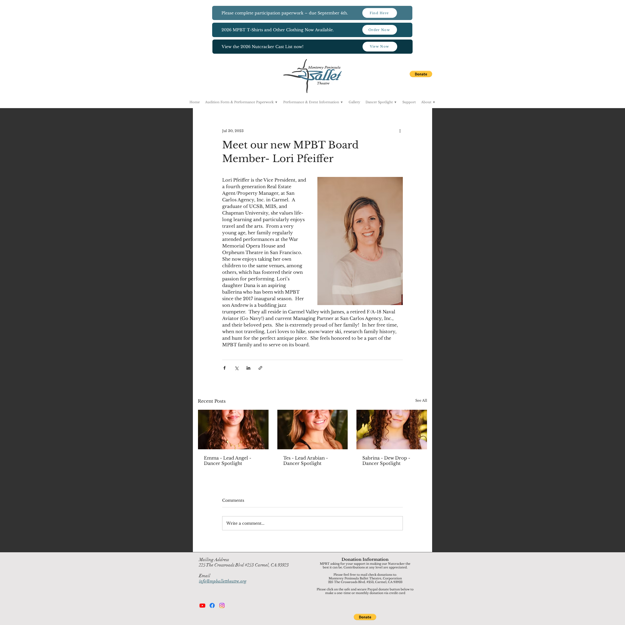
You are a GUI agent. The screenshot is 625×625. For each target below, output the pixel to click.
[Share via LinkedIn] (248, 368)
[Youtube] (202, 605)
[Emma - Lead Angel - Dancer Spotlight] (233, 429)
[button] (421, 74)
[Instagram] (222, 605)
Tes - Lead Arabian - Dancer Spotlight (305, 460)
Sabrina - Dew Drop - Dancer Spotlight (386, 460)
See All (421, 400)
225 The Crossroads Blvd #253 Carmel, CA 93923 (244, 565)
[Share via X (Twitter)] (236, 368)
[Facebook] (212, 605)
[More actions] (400, 131)
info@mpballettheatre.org (222, 581)
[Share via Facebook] (224, 368)
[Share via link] (260, 368)
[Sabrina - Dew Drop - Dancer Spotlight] (391, 429)
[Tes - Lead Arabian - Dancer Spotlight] (312, 429)
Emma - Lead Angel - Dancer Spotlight (227, 460)
